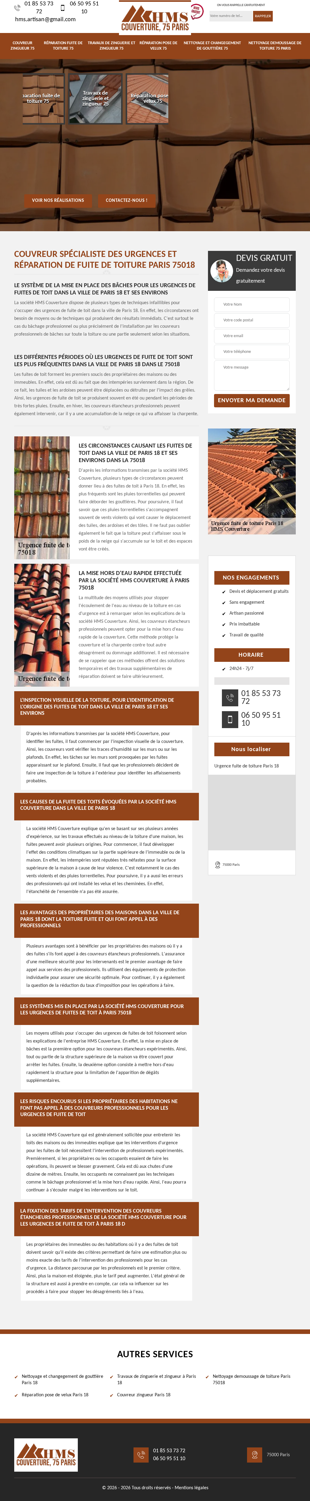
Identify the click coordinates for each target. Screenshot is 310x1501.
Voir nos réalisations (58, 201)
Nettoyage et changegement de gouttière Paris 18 (62, 1379)
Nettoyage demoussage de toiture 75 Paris (275, 46)
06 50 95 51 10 (84, 8)
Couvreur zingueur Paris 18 (143, 1395)
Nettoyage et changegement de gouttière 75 (212, 46)
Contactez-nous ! (127, 201)
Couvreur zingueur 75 (23, 46)
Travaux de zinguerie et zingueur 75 (111, 46)
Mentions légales (191, 1488)
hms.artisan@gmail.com (45, 20)
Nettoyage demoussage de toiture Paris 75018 (251, 1379)
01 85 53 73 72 (39, 8)
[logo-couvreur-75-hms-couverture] (155, 17)
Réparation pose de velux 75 (158, 46)
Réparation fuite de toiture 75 (63, 46)
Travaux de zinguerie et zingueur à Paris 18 (156, 1379)
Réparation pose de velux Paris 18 (55, 1395)
